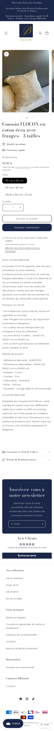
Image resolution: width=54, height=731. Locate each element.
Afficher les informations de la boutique (22, 250)
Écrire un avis (27, 555)
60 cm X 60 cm (15, 180)
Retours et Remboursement (22, 648)
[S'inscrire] (42, 524)
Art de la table (14, 598)
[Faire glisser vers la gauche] (20, 118)
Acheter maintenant (27, 227)
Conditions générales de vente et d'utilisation (25, 626)
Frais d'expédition (22, 167)
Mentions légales (16, 617)
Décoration (12, 591)
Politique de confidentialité (21, 634)
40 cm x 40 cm (14, 187)
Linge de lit (12, 585)
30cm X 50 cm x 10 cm (19, 194)
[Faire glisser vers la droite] (33, 118)
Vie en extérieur (15, 578)
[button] (6, 33)
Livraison (11, 641)
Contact (10, 686)
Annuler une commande (20, 667)
